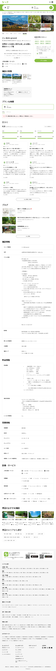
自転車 (26, 616)
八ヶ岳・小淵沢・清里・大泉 (9, 540)
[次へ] (53, 50)
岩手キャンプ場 (19, 568)
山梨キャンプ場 (5, 576)
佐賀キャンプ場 (11, 595)
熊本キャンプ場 (25, 595)
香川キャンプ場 (38, 589)
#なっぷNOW (18, 649)
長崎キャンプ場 (18, 595)
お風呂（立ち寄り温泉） (6, 616)
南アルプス (36, 537)
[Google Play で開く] (48, 556)
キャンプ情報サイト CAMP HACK (8, 636)
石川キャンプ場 (31, 576)
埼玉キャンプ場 (19, 572)
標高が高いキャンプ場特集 (7, 628)
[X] (47, 648)
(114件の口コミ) (28, 40)
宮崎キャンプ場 (38, 595)
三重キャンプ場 (25, 580)
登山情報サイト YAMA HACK (21, 636)
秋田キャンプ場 (32, 568)
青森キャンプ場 (12, 568)
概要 (3, 33)
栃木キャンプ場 (39, 572)
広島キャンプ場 (11, 589)
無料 (27, 615)
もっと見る (16, 57)
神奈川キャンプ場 (12, 572)
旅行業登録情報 (47, 666)
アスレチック (21, 616)
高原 (25, 615)
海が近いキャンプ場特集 (6, 626)
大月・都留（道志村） (30, 533)
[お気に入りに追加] (12, 513)
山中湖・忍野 (40, 533)
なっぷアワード (18, 654)
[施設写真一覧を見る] (15, 23)
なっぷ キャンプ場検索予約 (7, 12)
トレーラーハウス (41, 605)
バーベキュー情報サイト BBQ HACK (9, 638)
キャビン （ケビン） (23, 605)
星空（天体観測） (15, 616)
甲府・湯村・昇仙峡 (7, 533)
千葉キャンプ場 (25, 572)
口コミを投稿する (48, 126)
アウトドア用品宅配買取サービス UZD (39, 638)
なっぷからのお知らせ (6, 654)
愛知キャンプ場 (18, 580)
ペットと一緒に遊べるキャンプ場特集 (23, 624)
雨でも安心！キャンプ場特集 (36, 626)
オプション (8, 111)
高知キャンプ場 (5, 591)
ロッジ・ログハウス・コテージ (8, 605)
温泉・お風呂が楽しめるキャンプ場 (8, 624)
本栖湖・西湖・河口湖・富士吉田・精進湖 (11, 537)
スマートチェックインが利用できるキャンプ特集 (21, 626)
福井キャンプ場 (38, 576)
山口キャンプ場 (31, 589)
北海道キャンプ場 (5, 568)
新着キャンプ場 (34, 624)
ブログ (19, 33)
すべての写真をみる (45, 29)
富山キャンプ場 (25, 576)
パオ (51, 605)
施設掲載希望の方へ (19, 658)
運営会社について (5, 647)
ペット (32, 616)
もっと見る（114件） (28, 199)
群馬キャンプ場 (45, 572)
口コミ (15, 33)
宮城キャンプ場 (25, 568)
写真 (11, 33)
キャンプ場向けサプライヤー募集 (21, 661)
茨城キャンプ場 (32, 572)
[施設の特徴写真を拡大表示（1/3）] (7, 76)
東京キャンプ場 (5, 572)
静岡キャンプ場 (11, 580)
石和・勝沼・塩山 (18, 533)
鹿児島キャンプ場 (45, 595)
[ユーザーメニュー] (51, 2)
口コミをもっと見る (43, 57)
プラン (7, 33)
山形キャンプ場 (39, 568)
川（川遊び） (13, 615)
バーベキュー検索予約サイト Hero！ (15, 640)
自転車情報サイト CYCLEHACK (47, 636)
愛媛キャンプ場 (51, 589)
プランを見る (43, 60)
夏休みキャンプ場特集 (46, 626)
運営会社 (6, 666)
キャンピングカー (46, 615)
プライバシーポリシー (23, 666)
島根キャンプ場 (25, 589)
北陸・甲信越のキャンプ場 (19, 12)
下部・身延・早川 (26, 537)
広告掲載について (19, 656)
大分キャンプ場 (31, 595)
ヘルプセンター (32, 647)
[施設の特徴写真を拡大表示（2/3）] (17, 76)
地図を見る (19, 40)
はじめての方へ (5, 649)
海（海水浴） (19, 615)
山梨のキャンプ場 (28, 12)
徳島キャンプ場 (44, 589)
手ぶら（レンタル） (33, 615)
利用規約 (16, 666)
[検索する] (51, 7)
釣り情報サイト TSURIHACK (34, 636)
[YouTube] (51, 648)
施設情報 (25, 33)
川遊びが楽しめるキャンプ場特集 (19, 628)
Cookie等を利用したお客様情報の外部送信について (36, 666)
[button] (14, 149)
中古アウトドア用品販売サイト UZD (24, 638)
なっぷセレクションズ (20, 647)
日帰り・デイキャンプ (6, 615)
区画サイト (30, 605)
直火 (29, 616)
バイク (41, 615)
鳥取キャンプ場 (18, 589)
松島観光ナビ (4, 640)
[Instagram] (43, 648)
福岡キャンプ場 (5, 595)
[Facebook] (49, 648)
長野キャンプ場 (11, 576)
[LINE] (45, 648)
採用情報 (11, 666)
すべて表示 (5, 157)
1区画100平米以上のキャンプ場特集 (44, 624)
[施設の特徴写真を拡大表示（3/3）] (27, 76)
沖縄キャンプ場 (5, 597)
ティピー (47, 605)
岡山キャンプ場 (5, 589)
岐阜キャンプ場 (5, 580)
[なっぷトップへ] (5, 2)
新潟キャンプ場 (18, 576)
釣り (38, 615)
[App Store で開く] (34, 556)
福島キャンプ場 (45, 568)
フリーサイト (35, 605)
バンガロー (16, 605)
